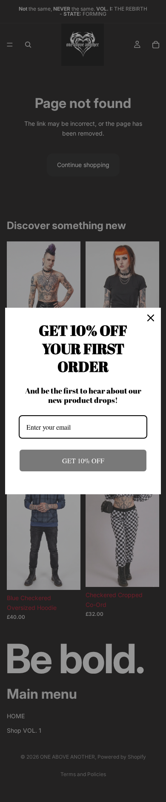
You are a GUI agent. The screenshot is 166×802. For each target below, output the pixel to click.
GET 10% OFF (83, 460)
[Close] (150, 318)
